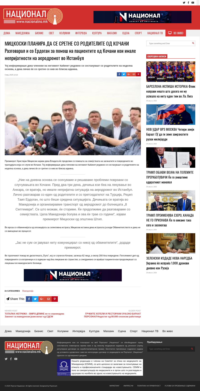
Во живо (167, 331)
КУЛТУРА (97, 33)
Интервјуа (79, 331)
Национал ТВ (150, 331)
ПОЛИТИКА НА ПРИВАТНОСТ (149, 386)
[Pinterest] (138, 74)
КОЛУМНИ (64, 33)
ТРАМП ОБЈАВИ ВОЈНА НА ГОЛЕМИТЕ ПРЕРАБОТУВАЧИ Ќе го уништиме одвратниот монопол (169, 177)
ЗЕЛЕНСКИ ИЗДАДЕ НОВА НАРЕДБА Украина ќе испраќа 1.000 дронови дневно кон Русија (169, 263)
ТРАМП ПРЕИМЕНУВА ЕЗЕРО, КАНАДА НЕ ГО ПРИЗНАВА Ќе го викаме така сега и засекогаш (170, 220)
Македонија (27, 291)
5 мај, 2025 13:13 (11, 75)
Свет (50, 331)
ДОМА (6, 33)
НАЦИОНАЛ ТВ (155, 33)
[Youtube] (192, 2)
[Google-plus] (128, 74)
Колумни (62, 331)
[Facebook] (188, 2)
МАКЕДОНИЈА (23, 33)
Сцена (122, 331)
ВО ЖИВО (177, 33)
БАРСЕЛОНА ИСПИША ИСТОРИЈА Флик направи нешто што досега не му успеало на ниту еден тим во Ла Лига (170, 91)
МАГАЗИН (112, 33)
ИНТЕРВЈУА (81, 33)
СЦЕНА (125, 33)
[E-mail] (133, 74)
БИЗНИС (39, 33)
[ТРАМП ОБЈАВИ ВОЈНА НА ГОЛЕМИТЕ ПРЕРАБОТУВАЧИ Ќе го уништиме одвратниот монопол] (170, 157)
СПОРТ (138, 33)
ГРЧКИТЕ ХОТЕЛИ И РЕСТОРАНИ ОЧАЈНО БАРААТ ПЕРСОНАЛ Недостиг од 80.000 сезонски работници (112, 315)
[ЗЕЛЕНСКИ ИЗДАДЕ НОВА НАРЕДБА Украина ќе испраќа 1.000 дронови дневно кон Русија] (170, 243)
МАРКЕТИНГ (114, 386)
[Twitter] (184, 2)
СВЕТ (51, 33)
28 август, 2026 (151, 101)
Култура (94, 331)
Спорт (134, 331)
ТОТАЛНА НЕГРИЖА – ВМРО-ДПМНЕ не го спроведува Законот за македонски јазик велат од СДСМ (34, 315)
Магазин (108, 331)
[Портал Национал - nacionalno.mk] (33, 19)
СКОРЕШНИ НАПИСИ (156, 56)
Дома (8, 331)
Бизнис (38, 331)
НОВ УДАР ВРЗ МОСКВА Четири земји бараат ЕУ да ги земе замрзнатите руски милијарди (170, 134)
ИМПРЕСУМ (128, 386)
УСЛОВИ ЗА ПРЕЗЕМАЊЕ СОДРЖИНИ (180, 386)
